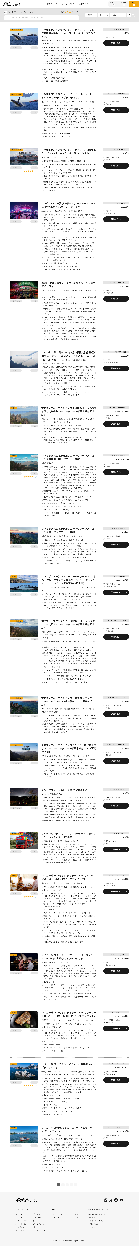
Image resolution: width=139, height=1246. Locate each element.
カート (134, 4)
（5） (36, 477)
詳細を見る (116, 43)
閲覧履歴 (123, 4)
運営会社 (91, 1217)
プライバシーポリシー (97, 1221)
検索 (76, 17)
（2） (36, 1085)
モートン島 (56, 1217)
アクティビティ (53, 4)
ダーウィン (20, 1230)
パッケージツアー (69, 4)
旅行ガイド (83, 4)
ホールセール (93, 1227)
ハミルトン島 (21, 1224)
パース (35, 1227)
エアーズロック (22, 1221)
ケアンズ (19, 1214)
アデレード (37, 1217)
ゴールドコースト (40, 1224)
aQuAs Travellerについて (98, 1214)
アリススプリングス (40, 1230)
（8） (36, 897)
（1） (36, 171)
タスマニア (37, 1221)
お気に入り (113, 4)
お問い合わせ (93, 1224)
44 (76, 12)
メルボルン (20, 1227)
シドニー (19, 1217)
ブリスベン (37, 1214)
